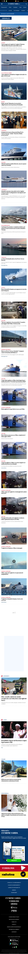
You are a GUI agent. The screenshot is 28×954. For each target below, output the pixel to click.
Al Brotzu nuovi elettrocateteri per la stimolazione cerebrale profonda (11, 780)
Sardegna (15, 7)
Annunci (14, 890)
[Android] (14, 943)
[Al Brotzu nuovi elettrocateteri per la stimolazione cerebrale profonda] (14, 768)
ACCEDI (25, 1)
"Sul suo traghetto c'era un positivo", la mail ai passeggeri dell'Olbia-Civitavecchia (13, 323)
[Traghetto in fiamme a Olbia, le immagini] (14, 535)
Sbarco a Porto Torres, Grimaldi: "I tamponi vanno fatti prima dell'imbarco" (12, 351)
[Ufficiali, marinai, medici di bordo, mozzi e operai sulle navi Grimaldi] (14, 151)
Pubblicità (14, 921)
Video (10, 7)
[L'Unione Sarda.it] (14, 4)
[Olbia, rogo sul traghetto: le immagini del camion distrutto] (14, 479)
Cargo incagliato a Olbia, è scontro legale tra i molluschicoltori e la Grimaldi (13, 463)
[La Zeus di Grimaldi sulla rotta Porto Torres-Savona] (14, 246)
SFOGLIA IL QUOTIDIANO (7, 13)
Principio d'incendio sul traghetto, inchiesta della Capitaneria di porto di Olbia (12, 518)
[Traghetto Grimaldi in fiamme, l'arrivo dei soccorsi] (14, 586)
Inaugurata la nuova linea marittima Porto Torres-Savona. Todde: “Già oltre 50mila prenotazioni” (12, 133)
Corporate (14, 931)
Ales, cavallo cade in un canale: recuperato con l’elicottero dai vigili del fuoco (14, 698)
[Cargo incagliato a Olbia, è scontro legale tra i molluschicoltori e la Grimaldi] (14, 450)
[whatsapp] (6, 1)
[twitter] (2, 1)
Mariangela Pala (4, 265)
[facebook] (4, 1)
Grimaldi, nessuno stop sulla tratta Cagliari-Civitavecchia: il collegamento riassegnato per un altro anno (13, 192)
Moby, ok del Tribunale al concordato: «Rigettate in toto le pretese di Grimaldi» (12, 104)
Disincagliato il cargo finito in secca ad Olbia (12, 409)
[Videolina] (14, 868)
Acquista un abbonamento (14, 885)
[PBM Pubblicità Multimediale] (14, 911)
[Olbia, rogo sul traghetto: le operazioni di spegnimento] (14, 560)
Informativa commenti (14, 929)
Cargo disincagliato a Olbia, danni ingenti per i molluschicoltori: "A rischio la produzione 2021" (13, 381)
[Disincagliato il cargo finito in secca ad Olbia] (14, 397)
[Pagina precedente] (15, 613)
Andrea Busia (3, 468)
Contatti (14, 924)
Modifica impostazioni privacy (14, 926)
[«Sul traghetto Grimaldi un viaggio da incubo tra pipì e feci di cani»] (14, 62)
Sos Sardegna (16, 10)
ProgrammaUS (4, 7)
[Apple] (14, 940)
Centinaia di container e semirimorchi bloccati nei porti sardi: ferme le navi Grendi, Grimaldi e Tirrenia (13, 228)
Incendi (10, 10)
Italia (20, 7)
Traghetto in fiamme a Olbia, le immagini (11, 548)
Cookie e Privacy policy (14, 916)
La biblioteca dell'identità (14, 887)
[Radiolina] (14, 874)
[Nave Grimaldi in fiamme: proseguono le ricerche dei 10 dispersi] (14, 277)
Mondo (24, 7)
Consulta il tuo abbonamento (14, 882)
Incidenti (23, 10)
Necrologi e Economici (14, 919)
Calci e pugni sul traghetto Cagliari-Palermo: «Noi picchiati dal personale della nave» (13, 45)
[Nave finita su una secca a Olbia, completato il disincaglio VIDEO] (14, 422)
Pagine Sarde (14, 892)
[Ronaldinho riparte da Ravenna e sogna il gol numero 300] (14, 729)
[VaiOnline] (14, 908)
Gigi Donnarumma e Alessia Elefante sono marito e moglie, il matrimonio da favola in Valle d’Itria (13, 815)
